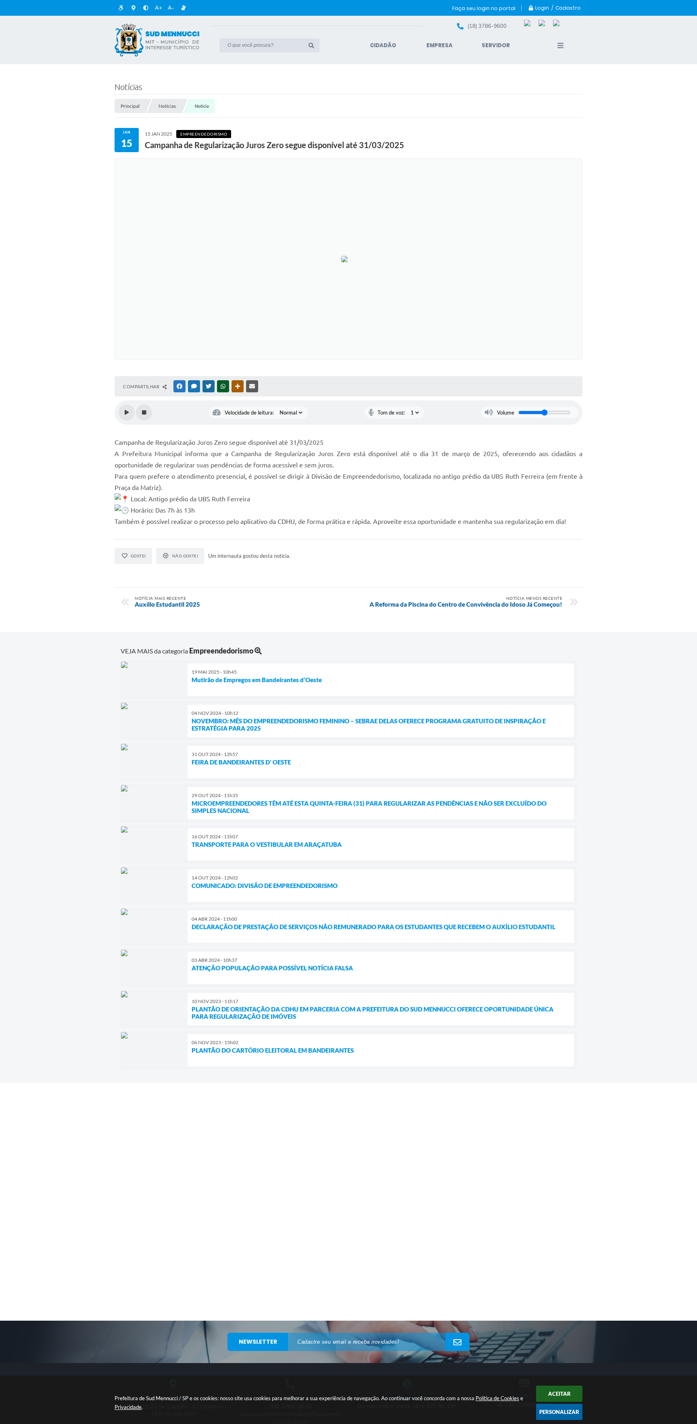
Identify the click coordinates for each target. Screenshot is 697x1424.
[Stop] (144, 412)
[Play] (127, 412)
